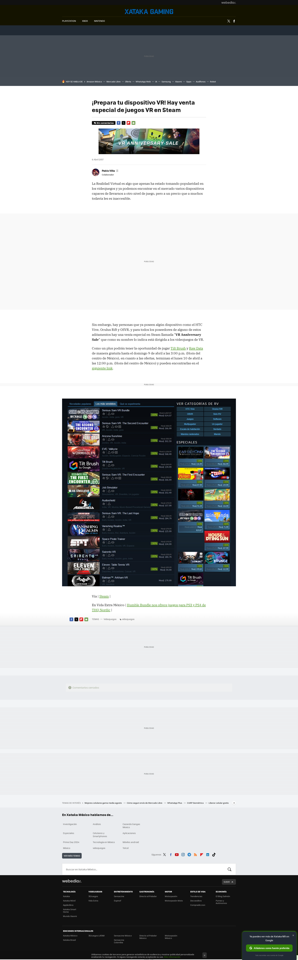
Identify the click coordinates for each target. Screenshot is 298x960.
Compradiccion (197, 904)
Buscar (229, 869)
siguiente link (102, 368)
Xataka (66, 896)
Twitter (228, 21)
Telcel (126, 848)
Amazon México (94, 81)
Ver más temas (72, 855)
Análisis (97, 824)
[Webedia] (228, 2)
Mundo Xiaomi (70, 916)
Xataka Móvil (69, 900)
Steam (104, 596)
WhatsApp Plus (175, 802)
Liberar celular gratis (219, 802)
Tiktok (213, 854)
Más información (172, 956)
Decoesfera (196, 900)
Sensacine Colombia (119, 941)
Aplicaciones (129, 833)
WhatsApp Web (143, 81)
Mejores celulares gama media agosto (103, 802)
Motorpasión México (171, 936)
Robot (213, 81)
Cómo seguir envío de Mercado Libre (145, 802)
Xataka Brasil (69, 939)
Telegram (189, 854)
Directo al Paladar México (148, 936)
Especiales (68, 833)
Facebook (234, 21)
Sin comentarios (105, 122)
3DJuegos (93, 896)
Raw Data (196, 348)
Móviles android (131, 842)
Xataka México (70, 935)
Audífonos (200, 81)
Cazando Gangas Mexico (131, 825)
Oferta (128, 81)
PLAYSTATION (69, 20)
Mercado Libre (113, 81)
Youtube (176, 854)
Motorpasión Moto (174, 900)
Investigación (70, 824)
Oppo (188, 81)
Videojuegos (149, 11)
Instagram (183, 854)
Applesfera (68, 904)
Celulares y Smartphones (100, 834)
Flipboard (128, 123)
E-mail (133, 123)
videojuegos (128, 619)
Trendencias (196, 896)
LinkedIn (207, 854)
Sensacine (119, 896)
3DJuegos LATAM (96, 935)
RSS (195, 854)
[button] (110, 170)
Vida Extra (93, 900)
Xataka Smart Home (69, 910)
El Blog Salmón (223, 896)
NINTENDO (99, 20)
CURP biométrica (195, 802)
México (66, 848)
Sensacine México (123, 935)
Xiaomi (178, 81)
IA (156, 81)
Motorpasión (171, 896)
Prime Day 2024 (71, 842)
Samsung (166, 81)
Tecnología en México (104, 842)
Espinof (117, 900)
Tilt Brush (178, 348)
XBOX (85, 20)
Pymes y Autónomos (221, 902)
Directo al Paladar (148, 896)
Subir (227, 881)
